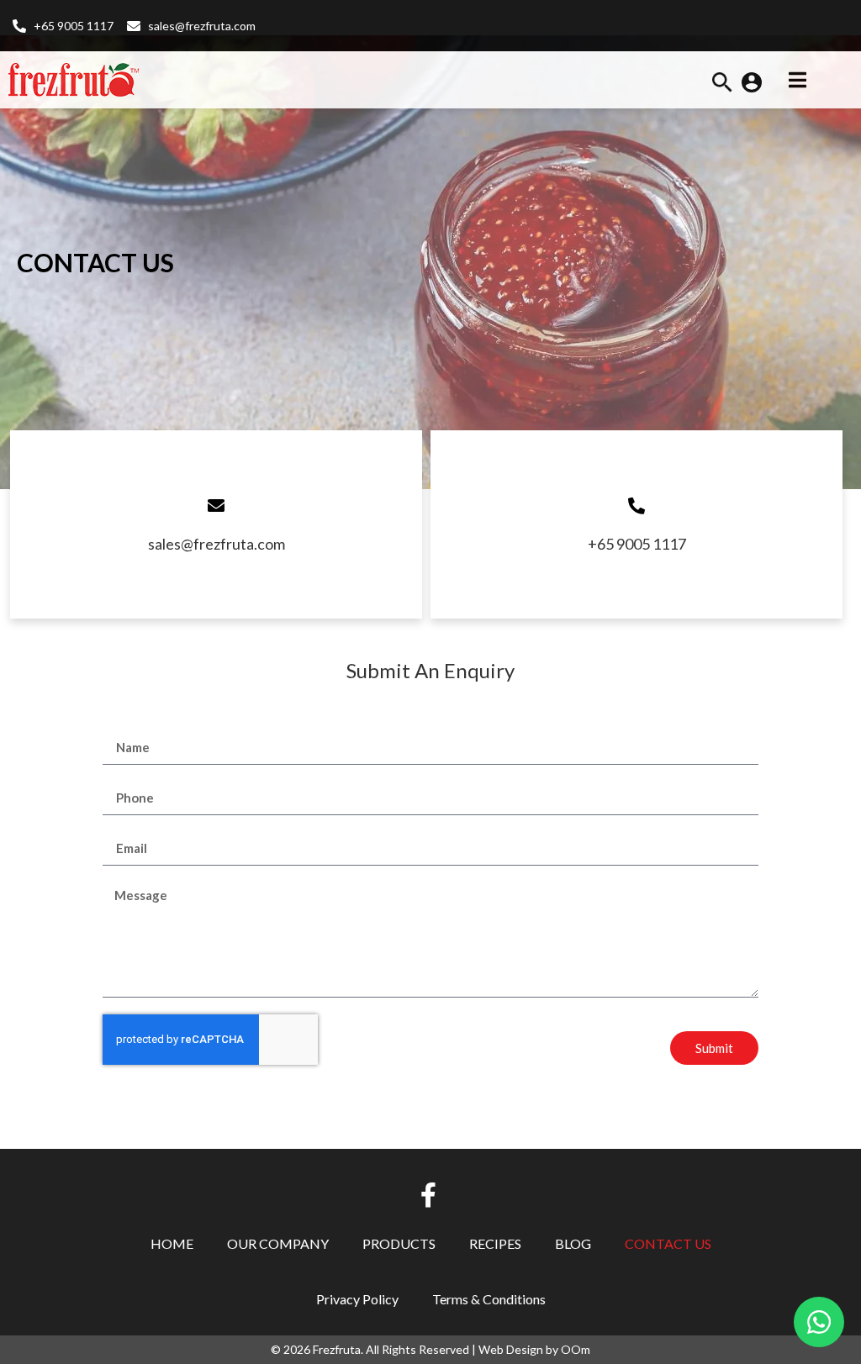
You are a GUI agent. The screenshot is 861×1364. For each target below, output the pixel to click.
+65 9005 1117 (637, 544)
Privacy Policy (357, 1299)
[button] (722, 87)
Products (399, 1243)
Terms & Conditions (489, 1299)
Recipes (495, 1243)
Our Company (278, 1243)
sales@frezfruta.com (216, 544)
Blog (573, 1243)
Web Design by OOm (534, 1349)
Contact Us (668, 1243)
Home (172, 1243)
